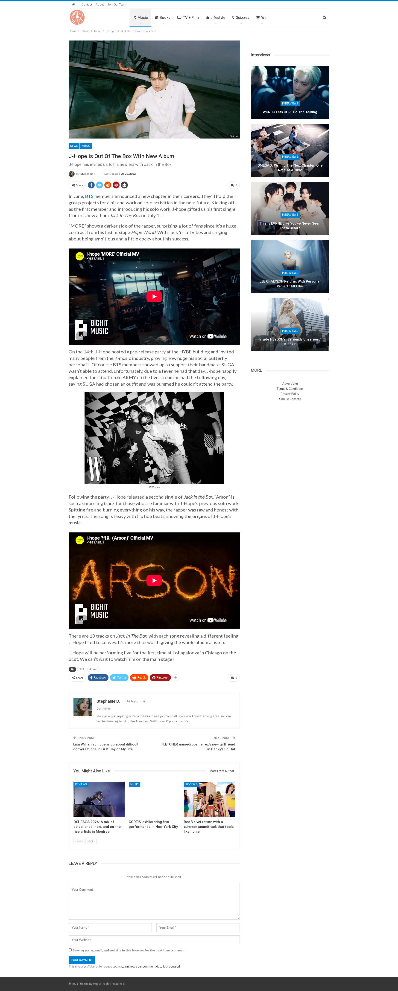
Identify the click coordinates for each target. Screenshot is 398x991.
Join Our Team (116, 4)
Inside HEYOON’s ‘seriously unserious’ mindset (290, 341)
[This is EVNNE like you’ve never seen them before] (290, 208)
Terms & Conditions (290, 388)
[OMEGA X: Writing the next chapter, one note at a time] (290, 150)
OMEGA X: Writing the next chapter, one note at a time (290, 167)
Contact (87, 4)
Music (143, 17)
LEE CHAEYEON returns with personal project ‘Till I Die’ (290, 283)
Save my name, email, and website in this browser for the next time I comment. (129, 950)
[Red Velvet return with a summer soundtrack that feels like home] (209, 799)
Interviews (290, 103)
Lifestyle (218, 17)
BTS (89, 196)
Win (264, 17)
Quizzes (242, 17)
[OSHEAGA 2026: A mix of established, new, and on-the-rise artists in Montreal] (99, 799)
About (100, 4)
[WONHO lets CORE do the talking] (290, 92)
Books (165, 17)
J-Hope (93, 669)
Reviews (81, 784)
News (74, 145)
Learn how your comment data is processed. (151, 966)
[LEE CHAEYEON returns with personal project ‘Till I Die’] (290, 266)
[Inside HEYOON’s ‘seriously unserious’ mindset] (290, 324)
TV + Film (191, 17)
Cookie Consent (290, 399)
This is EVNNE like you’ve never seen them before (290, 225)
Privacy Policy (290, 394)
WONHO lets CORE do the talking (290, 112)
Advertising (290, 383)
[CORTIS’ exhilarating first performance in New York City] (154, 799)
